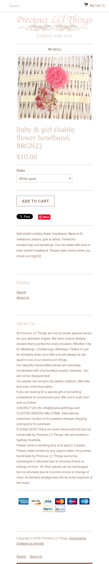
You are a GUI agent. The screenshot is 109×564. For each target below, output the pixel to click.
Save (46, 217)
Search (21, 292)
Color (20, 170)
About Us (22, 297)
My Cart (97, 5)
